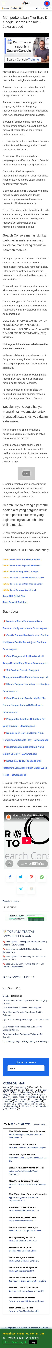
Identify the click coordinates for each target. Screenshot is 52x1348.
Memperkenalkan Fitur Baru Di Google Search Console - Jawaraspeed (25, 22)
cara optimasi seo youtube (15, 1099)
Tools (14, 1092)
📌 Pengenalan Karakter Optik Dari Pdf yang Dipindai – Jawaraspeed (24, 722)
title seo (25, 1106)
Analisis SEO (20, 1101)
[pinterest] (31, 878)
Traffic (37, 1092)
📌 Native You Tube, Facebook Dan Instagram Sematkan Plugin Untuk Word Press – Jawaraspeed (25, 768)
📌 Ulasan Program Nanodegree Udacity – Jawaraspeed (26, 687)
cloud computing (10, 1106)
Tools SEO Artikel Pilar (14, 596)
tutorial (20, 1090)
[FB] (10, 878)
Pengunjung (8, 1104)
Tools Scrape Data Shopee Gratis (22, 584)
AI (34, 1087)
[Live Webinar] (47, 4)
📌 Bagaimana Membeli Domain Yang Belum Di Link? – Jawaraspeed (23, 750)
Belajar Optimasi (22, 1094)
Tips (42, 1097)
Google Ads (35, 1101)
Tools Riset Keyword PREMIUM (21, 565)
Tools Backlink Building (14, 602)
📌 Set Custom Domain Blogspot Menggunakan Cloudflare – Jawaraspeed (25, 673)
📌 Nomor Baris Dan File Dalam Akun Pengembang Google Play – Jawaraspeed (26, 736)
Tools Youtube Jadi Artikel (19, 590)
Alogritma (32, 1097)
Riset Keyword (17, 1097)
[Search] (41, 1067)
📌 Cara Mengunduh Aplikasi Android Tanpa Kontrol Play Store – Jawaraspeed (25, 659)
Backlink (26, 1092)
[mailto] (31, 890)
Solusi (32, 1090)
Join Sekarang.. (15, 1342)
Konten (6, 1087)
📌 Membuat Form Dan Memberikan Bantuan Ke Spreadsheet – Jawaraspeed (25, 625)
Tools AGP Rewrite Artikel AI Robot (23, 578)
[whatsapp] (42, 878)
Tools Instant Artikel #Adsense (21, 559)
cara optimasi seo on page (29, 1104)
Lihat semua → (41, 1125)
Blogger (6, 1094)
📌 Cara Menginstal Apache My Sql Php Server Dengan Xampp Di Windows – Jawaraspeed (24, 705)
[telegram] (21, 890)
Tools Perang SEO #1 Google (20, 571)
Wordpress (8, 1090)
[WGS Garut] (26, 921)
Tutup (32, 1342)
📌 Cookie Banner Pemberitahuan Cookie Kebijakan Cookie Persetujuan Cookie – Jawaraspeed (26, 642)
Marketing (21, 1087)
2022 (5, 988)
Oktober (6, 996)
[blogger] (21, 878)
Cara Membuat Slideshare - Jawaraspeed (22, 1008)
